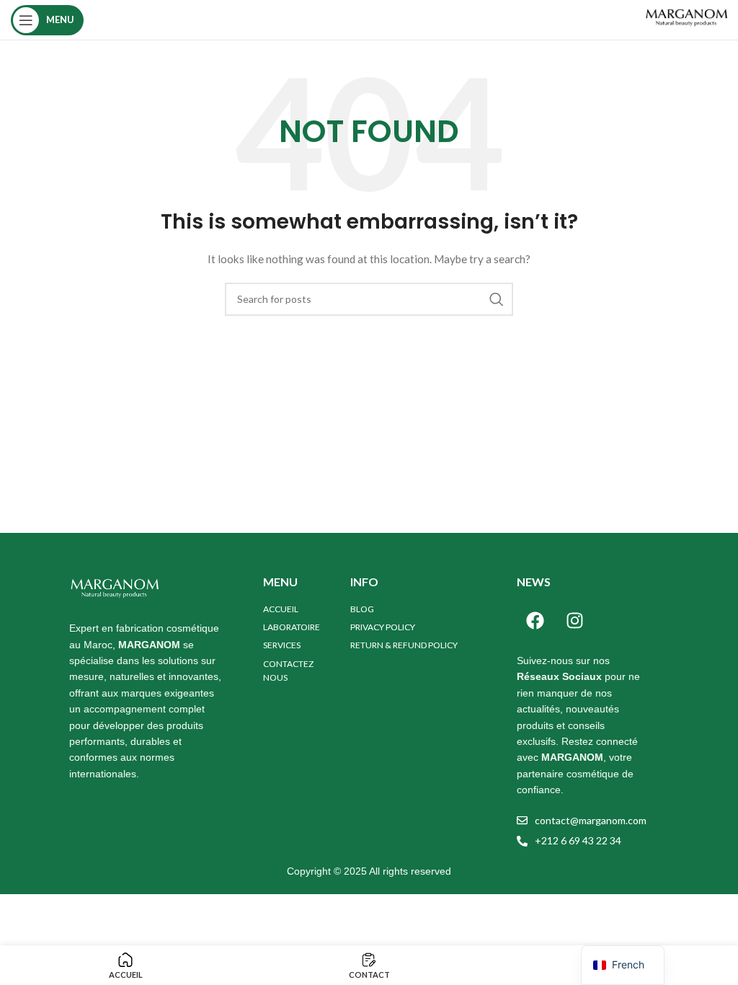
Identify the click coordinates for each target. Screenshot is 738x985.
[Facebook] (535, 620)
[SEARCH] (496, 299)
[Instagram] (574, 620)
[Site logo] (685, 18)
